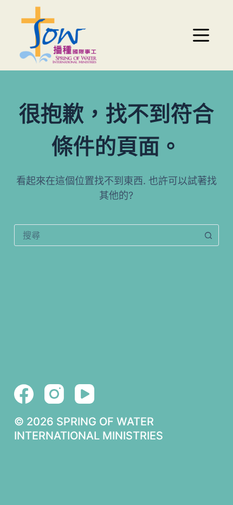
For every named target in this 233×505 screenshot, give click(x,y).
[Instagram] (54, 394)
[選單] (201, 35)
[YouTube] (84, 394)
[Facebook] (24, 394)
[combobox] (106, 235)
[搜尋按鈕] (208, 235)
